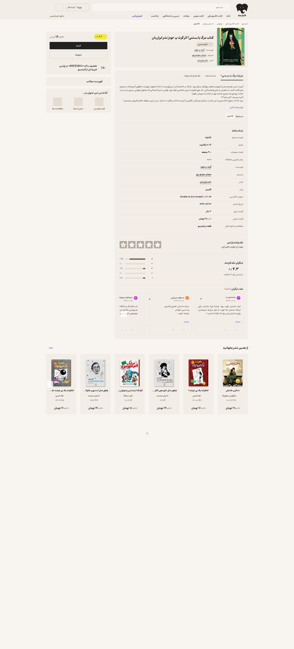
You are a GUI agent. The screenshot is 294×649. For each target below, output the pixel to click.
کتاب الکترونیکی (232, 23)
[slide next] (124, 314)
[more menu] (121, 61)
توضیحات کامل (236, 107)
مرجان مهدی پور (199, 55)
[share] (143, 61)
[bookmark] (129, 61)
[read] (57, 101)
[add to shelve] (99, 101)
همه (51, 348)
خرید (78, 46)
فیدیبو (244, 23)
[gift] (136, 61)
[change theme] (49, 7)
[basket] (59, 7)
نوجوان (219, 23)
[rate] (157, 244)
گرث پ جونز (199, 50)
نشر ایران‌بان (202, 60)
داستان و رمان (208, 23)
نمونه (78, 55)
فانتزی (197, 23)
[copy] (53, 68)
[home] (241, 10)
